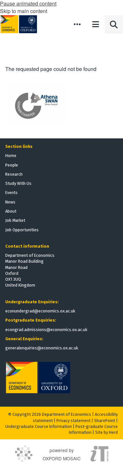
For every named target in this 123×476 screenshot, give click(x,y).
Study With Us (18, 183)
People (11, 165)
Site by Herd (106, 432)
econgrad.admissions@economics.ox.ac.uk (46, 329)
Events (11, 192)
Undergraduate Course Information (38, 426)
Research (14, 174)
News (10, 202)
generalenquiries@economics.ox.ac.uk (41, 347)
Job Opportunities (22, 229)
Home (10, 155)
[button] (77, 24)
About (10, 211)
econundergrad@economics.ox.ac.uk (40, 311)
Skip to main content (23, 11)
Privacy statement (73, 420)
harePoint (106, 420)
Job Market (15, 220)
